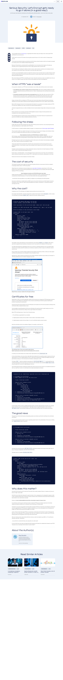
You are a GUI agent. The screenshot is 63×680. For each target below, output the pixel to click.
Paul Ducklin (39, 16)
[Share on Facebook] (9, 60)
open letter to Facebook (37, 168)
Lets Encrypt (28, 48)
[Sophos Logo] (4, 1)
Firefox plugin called (48, 128)
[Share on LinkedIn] (9, 58)
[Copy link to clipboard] (9, 54)
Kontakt (58, 1)
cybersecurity (18, 48)
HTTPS (23, 48)
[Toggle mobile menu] (61, 1)
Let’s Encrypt (23, 53)
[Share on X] (9, 56)
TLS (33, 48)
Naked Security (11, 48)
